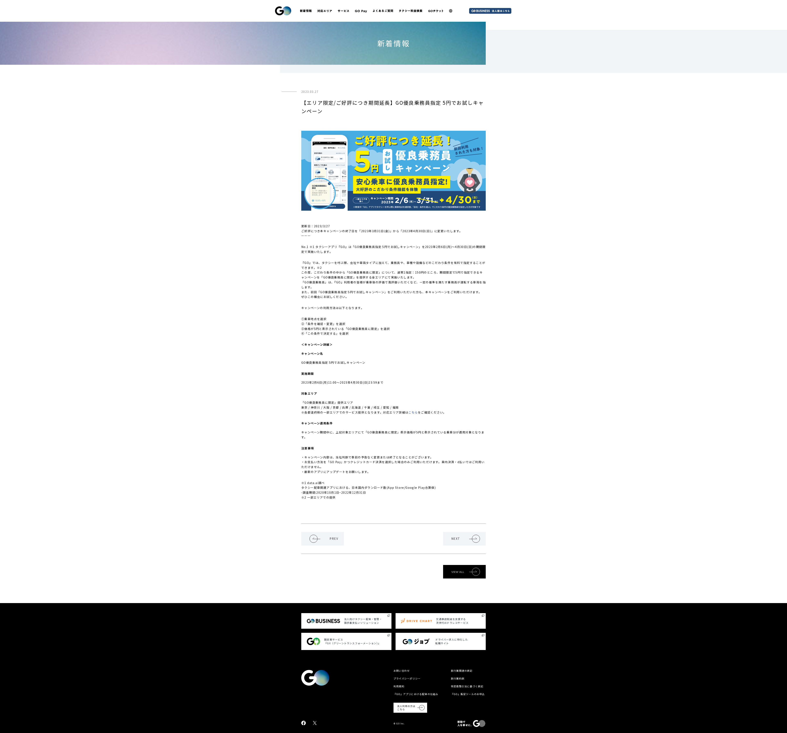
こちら (413, 412)
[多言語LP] (450, 10)
